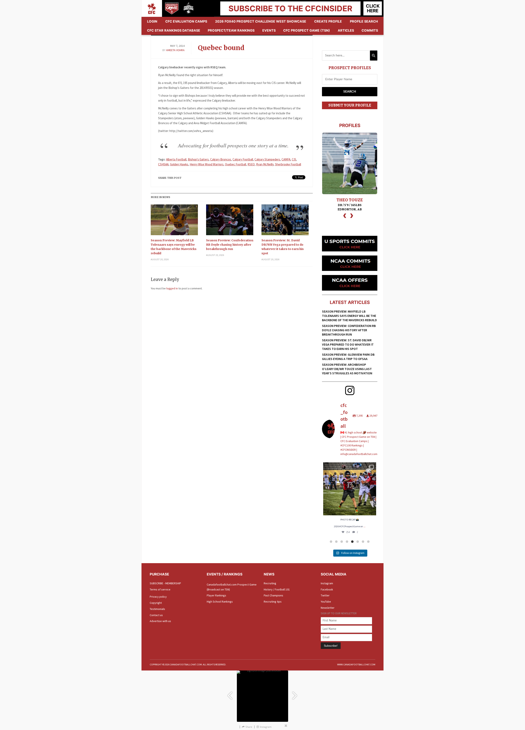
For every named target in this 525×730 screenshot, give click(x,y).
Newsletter (327, 608)
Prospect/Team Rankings (231, 30)
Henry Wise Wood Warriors (207, 164)
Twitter (325, 595)
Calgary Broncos (220, 159)
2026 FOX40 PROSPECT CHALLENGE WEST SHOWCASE (260, 21)
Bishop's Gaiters (198, 159)
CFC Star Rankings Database (173, 30)
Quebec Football (235, 164)
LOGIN (152, 21)
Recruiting (270, 583)
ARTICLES (346, 30)
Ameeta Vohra (175, 50)
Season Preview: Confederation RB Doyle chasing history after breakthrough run (229, 244)
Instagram (327, 583)
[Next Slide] (295, 693)
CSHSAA (163, 164)
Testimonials (157, 609)
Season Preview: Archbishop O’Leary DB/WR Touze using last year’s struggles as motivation (347, 368)
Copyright (156, 603)
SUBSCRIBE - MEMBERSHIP (165, 583)
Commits (370, 30)
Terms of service (160, 589)
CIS (294, 159)
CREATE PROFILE (328, 21)
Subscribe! (331, 645)
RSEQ (251, 164)
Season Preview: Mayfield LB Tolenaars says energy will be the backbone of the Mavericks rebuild (173, 246)
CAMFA (286, 159)
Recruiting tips (273, 601)
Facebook (327, 589)
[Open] (349, 488)
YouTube (326, 601)
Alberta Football (176, 159)
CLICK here (373, 8)
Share (248, 726)
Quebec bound (221, 48)
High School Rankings (220, 601)
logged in (172, 288)
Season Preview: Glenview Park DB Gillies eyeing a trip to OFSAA (348, 356)
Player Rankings (216, 595)
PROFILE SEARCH (364, 21)
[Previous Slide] (230, 693)
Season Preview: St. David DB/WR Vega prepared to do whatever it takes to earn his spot (282, 246)
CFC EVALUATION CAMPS (186, 21)
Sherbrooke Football (288, 164)
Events (269, 30)
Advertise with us (160, 621)
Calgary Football (243, 159)
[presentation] (345, 215)
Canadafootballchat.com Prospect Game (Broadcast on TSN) (232, 587)
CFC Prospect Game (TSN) (306, 30)
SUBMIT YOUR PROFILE (349, 105)
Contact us (156, 615)
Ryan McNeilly (265, 164)
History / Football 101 (277, 589)
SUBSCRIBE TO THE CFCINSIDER (290, 8)
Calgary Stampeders (267, 159)
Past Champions (273, 595)
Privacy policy (158, 596)
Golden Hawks (179, 164)
